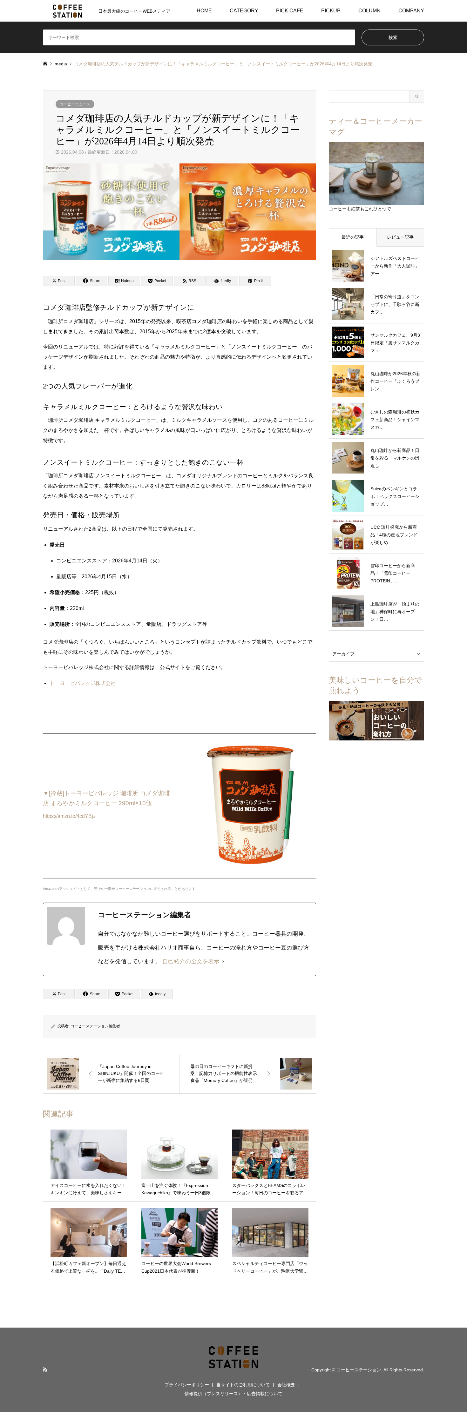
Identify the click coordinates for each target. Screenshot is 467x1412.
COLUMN (369, 10)
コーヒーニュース (75, 104)
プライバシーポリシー (187, 1384)
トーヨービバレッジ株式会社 (83, 683)
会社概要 (286, 1384)
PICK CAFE (289, 10)
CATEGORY (244, 10)
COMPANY (411, 10)
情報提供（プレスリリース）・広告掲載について (233, 1393)
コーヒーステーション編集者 (95, 1026)
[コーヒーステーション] (233, 1369)
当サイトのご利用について (243, 1384)
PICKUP (331, 10)
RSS (45, 1369)
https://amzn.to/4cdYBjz (69, 816)
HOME (204, 10)
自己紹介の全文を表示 (191, 961)
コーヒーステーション (358, 1369)
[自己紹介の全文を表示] (223, 961)
